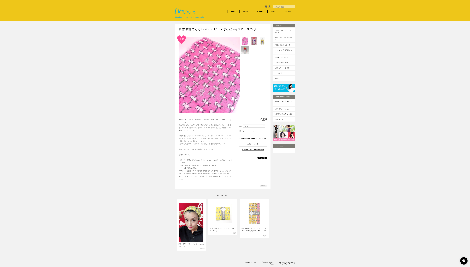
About (245, 11)
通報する (263, 185)
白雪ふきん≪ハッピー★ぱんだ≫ (283, 31)
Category (259, 11)
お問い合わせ (279, 119)
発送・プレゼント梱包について (283, 103)
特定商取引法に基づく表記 (283, 114)
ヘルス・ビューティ (281, 57)
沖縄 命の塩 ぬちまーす (282, 45)
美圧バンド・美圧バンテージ (283, 39)
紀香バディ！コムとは (282, 109)
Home (233, 11)
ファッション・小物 (281, 62)
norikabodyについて (251, 262)
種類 (240, 126)
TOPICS (274, 11)
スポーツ (278, 78)
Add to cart (252, 144)
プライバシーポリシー (268, 262)
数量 (240, 131)
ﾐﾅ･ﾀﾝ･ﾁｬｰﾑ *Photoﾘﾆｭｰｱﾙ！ (283, 51)
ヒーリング (278, 73)
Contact (288, 11)
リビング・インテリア (282, 68)
